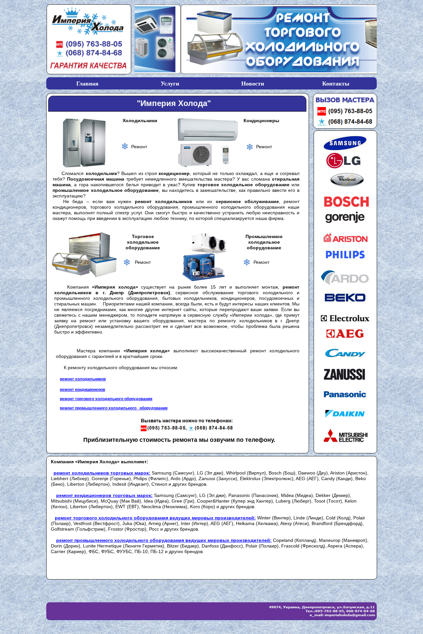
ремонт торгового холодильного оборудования (106, 399)
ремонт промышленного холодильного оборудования (114, 408)
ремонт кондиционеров (82, 389)
